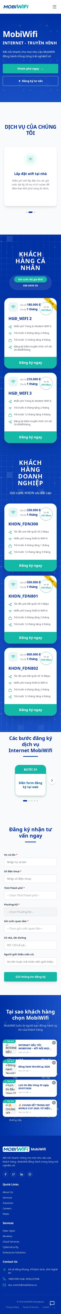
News (6, 1213)
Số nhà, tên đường (15, 937)
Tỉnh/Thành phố (14, 888)
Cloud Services (11, 1241)
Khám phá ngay (30, 68)
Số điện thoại (13, 871)
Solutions (8, 1203)
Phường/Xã (12, 904)
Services (7, 1197)
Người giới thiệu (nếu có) (19, 954)
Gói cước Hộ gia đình (30, 279)
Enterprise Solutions (14, 1252)
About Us (8, 1192)
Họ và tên (10, 854)
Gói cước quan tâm (16, 921)
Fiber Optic (9, 1230)
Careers (7, 1208)
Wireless (7, 1236)
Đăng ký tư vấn (32, 81)
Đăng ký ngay (30, 362)
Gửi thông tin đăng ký (31, 977)
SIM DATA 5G (30, 285)
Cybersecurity (10, 1247)
